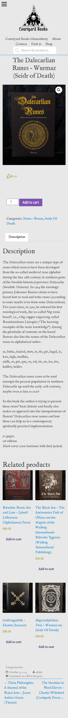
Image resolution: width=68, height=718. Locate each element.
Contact (21, 44)
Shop (49, 44)
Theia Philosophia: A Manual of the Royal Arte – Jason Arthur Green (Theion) (19, 693)
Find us (36, 44)
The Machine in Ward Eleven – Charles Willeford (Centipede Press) (50, 690)
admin (39, 672)
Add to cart (30, 202)
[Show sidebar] (4, 5)
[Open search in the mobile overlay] (34, 50)
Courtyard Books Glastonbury (26, 39)
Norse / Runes (33, 219)
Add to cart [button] (13, 539)
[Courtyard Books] (34, 32)
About (56, 39)
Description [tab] (16, 237)
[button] (58, 90)
